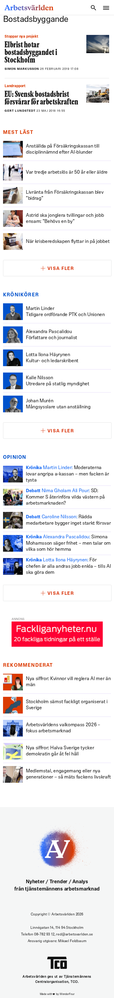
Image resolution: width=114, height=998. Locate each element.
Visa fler (60, 269)
